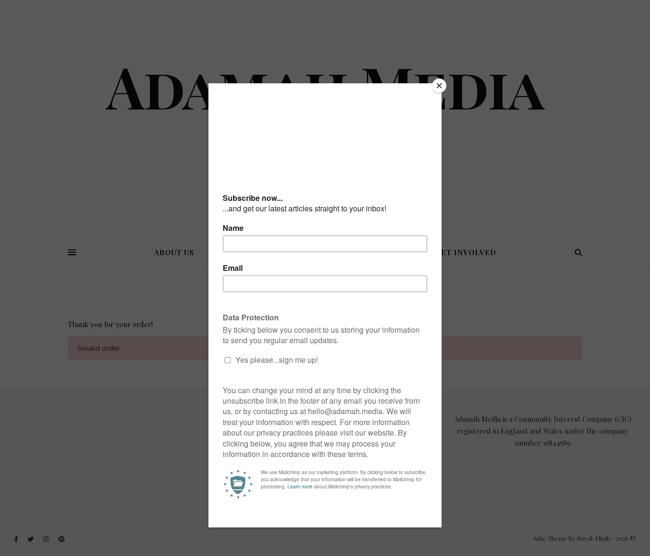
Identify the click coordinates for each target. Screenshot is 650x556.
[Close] (439, 86)
